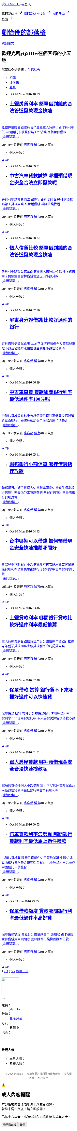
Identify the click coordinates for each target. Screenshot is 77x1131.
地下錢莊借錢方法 (14, 348)
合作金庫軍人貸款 (42, 127)
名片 (12, 87)
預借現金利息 (36, 348)
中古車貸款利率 (47, 790)
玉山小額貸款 (48, 276)
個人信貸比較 (49, 271)
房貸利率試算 (11, 199)
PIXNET (18, 1073)
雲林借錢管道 (30, 276)
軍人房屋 (46, 785)
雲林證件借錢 (40, 939)
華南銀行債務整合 (14, 862)
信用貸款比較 (27, 718)
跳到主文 (8, 43)
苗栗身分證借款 (44, 641)
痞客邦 (28, 144)
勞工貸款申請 (14, 204)
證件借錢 (65, 271)
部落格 (14, 82)
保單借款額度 (11, 934)
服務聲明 (43, 1077)
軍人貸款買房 (11, 641)
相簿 (12, 77)
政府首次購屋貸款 (52, 564)
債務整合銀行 (37, 862)
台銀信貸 (23, 127)
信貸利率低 (50, 415)
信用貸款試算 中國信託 (56, 857)
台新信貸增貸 (11, 415)
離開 (22, 1124)
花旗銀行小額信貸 (26, 564)
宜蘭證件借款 (56, 132)
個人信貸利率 (36, 488)
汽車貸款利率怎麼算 (61, 862)
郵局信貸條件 (11, 785)
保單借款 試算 (12, 713)
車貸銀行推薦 (64, 641)
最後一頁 (22, 971)
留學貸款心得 (65, 718)
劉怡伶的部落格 (24, 32)
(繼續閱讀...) (10, 137)
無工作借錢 (39, 132)
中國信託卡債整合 (18, 132)
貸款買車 (8, 564)
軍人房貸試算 (46, 718)
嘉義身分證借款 (32, 934)
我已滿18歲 (9, 1124)
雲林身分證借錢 (32, 415)
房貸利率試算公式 (14, 271)
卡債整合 (61, 420)
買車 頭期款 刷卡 (55, 934)
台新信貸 (47, 199)
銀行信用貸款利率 (56, 713)
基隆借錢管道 (50, 204)
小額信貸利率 (55, 348)
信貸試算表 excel (25, 343)
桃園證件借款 (59, 939)
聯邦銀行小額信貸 (14, 488)
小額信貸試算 (11, 857)
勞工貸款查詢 (33, 492)
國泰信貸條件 (55, 488)
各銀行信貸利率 (54, 492)
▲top (5, 159)
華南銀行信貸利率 (39, 569)
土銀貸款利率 (36, 646)
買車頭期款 (22, 939)
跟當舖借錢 (32, 204)
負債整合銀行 (30, 199)
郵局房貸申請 (55, 646)
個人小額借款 (30, 785)
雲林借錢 (8, 343)
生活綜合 (34, 70)
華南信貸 (33, 271)
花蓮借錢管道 (46, 343)
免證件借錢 (9, 127)
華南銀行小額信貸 (17, 420)
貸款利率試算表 (16, 569)
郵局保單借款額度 (42, 420)
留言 (37, 144)
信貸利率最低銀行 (23, 790)
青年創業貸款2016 (14, 646)
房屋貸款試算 (62, 785)
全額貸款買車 (65, 343)
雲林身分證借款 (33, 713)
